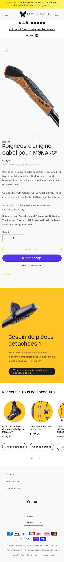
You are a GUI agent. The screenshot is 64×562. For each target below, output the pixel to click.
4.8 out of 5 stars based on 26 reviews (32, 29)
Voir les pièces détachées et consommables (30, 371)
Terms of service (14, 550)
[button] (6, 14)
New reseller (13, 481)
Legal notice (18, 555)
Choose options (14, 446)
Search (10, 474)
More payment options (32, 265)
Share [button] (9, 274)
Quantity (6, 232)
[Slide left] (25, 136)
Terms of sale (33, 555)
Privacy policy (47, 555)
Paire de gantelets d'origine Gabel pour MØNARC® (13, 429)
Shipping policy (32, 550)
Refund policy (51, 545)
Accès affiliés (13, 488)
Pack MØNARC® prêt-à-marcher (41, 428)
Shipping (18, 165)
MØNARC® (19, 545)
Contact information (50, 550)
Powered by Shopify (33, 545)
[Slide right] (38, 136)
